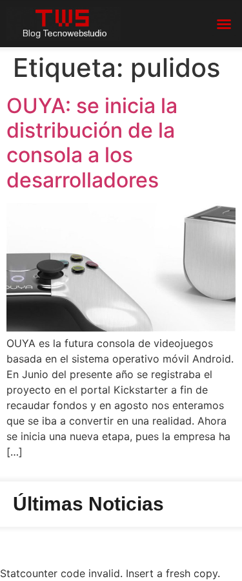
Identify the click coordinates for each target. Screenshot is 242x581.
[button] (224, 24)
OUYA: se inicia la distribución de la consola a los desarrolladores (91, 143)
